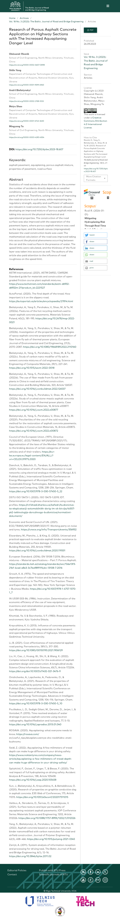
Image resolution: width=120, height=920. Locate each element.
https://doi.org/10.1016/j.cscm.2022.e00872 (33, 431)
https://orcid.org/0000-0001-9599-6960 (26, 85)
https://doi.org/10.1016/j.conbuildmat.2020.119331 (37, 550)
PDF (91, 30)
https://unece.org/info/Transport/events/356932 (49, 529)
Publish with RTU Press (52, 870)
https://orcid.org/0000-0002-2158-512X (26, 101)
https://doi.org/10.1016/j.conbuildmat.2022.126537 (37, 389)
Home (12, 18)
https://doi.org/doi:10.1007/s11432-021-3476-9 (35, 671)
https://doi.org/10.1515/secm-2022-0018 (31, 368)
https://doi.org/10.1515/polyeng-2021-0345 (51, 839)
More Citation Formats (93, 178)
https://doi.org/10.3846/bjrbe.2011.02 (30, 856)
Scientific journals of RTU (53, 874)
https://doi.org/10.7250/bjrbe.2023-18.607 (39, 149)
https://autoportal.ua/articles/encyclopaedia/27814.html (41, 301)
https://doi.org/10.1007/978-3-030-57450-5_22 (35, 491)
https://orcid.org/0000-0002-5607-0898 (27, 65)
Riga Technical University (61, 891)
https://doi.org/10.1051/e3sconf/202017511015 (42, 797)
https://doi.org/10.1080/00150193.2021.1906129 (36, 650)
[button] (95, 235)
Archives (24, 18)
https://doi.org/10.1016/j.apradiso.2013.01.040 (35, 724)
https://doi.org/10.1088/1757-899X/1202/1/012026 (46, 818)
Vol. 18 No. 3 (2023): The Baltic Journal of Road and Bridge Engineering (46, 22)
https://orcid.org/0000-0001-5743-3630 (26, 121)
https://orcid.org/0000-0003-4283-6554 (26, 137)
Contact (12, 874)
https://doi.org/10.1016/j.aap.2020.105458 (32, 780)
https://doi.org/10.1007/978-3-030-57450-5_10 (35, 703)
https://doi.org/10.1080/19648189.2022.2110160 (49, 347)
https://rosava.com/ (27, 734)
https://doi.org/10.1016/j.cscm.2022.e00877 (33, 410)
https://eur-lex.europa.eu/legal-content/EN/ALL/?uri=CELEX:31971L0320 (32, 455)
